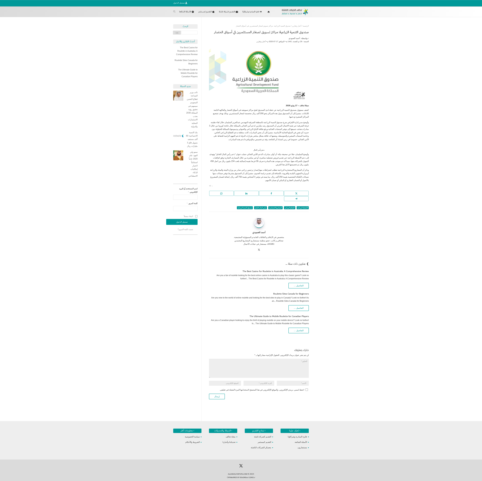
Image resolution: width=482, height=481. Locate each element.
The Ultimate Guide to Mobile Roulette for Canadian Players (279, 316)
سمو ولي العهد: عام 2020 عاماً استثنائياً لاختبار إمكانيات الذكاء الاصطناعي (193, 164)
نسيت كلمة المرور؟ (185, 229)
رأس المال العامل (260, 208)
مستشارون (302, 447)
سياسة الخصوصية (192, 437)
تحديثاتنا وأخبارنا (229, 442)
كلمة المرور (192, 203)
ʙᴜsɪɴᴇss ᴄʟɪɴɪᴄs (247, 477)
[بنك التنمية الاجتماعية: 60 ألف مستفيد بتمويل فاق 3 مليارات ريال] (178, 136)
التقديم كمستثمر (264, 442)
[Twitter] (259, 250)
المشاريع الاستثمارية (275, 208)
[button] (475, 464)
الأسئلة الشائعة (301, 442)
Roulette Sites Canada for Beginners (291, 294)
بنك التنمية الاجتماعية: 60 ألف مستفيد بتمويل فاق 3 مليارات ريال (192, 139)
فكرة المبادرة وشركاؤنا (297, 437)
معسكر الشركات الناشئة (261, 447)
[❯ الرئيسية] (268, 12)
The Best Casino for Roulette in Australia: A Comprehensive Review (276, 271)
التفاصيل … (299, 286)
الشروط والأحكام (192, 442)
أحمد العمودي (294, 38)
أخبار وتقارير (261, 41)
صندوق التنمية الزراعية (245, 208)
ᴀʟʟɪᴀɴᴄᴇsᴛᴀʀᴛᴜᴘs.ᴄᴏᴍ (237, 474)
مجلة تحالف (230, 437)
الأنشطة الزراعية (302, 208)
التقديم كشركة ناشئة (262, 437)
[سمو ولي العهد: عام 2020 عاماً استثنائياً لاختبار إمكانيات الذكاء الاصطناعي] (178, 155)
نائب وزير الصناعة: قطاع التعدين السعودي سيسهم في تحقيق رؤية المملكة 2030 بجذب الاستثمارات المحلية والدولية (192, 109)
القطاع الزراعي (289, 208)
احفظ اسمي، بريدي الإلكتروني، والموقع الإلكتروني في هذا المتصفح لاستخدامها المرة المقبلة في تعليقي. (262, 390)
